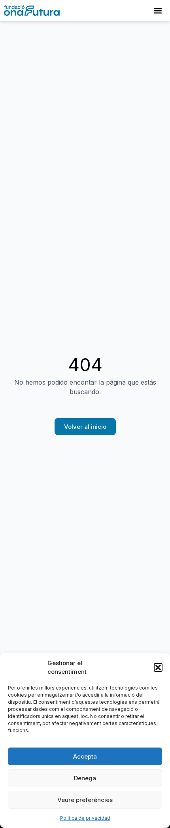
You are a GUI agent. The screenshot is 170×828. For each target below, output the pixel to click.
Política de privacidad (85, 818)
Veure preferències (85, 800)
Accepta (85, 756)
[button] (158, 667)
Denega (85, 778)
